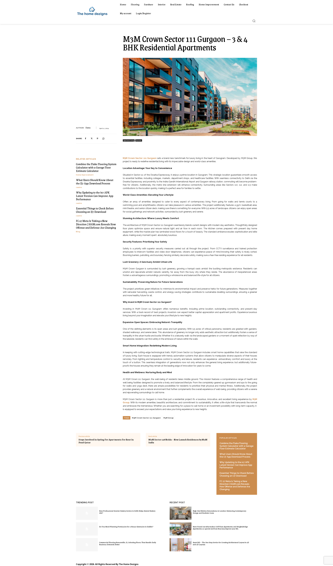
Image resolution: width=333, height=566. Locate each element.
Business (138, 140)
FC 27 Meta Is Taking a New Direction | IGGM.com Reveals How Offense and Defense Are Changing (96, 224)
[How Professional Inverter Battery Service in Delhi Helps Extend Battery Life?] (87, 513)
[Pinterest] (97, 138)
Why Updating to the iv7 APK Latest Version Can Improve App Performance (94, 196)
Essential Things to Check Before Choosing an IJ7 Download (95, 210)
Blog (78, 231)
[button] (254, 21)
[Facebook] (85, 138)
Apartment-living (129, 140)
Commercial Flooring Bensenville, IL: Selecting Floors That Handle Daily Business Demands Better (127, 543)
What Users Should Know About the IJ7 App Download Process (94, 182)
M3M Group (169, 418)
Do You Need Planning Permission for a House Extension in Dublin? (126, 526)
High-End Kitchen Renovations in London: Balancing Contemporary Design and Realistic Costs (219, 511)
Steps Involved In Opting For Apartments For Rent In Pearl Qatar (106, 441)
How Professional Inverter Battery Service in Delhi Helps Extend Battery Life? (127, 511)
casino (79, 187)
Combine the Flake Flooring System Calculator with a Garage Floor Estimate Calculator (96, 167)
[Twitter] (91, 138)
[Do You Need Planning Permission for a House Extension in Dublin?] (87, 529)
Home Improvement (85, 175)
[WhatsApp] (103, 138)
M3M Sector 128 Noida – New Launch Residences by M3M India (177, 441)
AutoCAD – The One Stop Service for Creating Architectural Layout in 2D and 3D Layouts (221, 543)
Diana (87, 128)
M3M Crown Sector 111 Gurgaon (146, 418)
